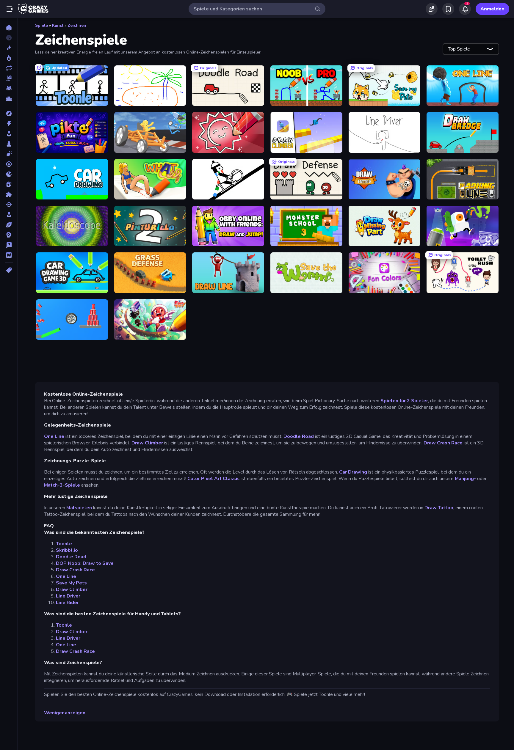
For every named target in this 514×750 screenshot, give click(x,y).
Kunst (57, 25)
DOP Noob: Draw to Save (85, 563)
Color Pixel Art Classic (213, 478)
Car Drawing (353, 472)
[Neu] (9, 48)
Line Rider (67, 602)
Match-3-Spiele (62, 485)
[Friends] (432, 9)
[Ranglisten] (9, 98)
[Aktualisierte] (9, 68)
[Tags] (9, 270)
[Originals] (9, 78)
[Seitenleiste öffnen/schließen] (9, 9)
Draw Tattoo (438, 507)
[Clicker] (9, 154)
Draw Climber (147, 443)
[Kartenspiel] (9, 184)
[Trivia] (9, 245)
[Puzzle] (9, 194)
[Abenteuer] (9, 114)
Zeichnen (77, 25)
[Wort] (9, 255)
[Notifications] (465, 9)
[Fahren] (9, 164)
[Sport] (9, 225)
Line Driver (68, 596)
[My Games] (448, 9)
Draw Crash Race (443, 443)
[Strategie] (9, 235)
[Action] (9, 124)
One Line (54, 436)
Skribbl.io (67, 550)
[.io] (9, 174)
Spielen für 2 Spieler (404, 400)
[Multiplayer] (9, 88)
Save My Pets (71, 583)
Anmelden (492, 9)
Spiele (41, 25)
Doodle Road (298, 436)
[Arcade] (9, 134)
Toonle (64, 543)
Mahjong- (465, 478)
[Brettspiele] (9, 144)
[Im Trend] (9, 58)
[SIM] (9, 215)
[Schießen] (9, 204)
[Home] (9, 28)
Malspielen (79, 507)
